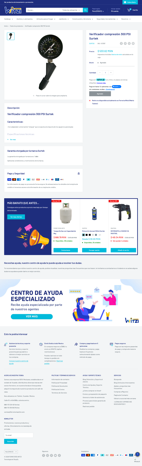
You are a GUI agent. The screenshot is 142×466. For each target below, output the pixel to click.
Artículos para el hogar (45, 19)
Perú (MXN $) (9, 452)
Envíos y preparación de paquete (95, 394)
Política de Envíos (58, 389)
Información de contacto (60, 379)
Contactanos (65, 250)
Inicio (6, 26)
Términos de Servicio (59, 393)
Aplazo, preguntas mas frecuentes (122, 387)
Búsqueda (117, 379)
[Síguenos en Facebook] (43, 455)
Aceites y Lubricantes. (25, 19)
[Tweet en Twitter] (129, 43)
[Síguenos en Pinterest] (51, 455)
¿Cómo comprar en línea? (92, 391)
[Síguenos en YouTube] (55, 455)
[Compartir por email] (133, 43)
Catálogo (7, 19)
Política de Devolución (60, 386)
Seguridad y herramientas (106, 19)
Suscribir (10, 441)
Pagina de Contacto (121, 395)
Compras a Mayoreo (121, 392)
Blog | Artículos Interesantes (124, 383)
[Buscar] (85, 10)
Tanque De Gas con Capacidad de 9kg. (65, 232)
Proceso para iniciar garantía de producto (94, 402)
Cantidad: (92, 72)
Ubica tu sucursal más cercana (125, 398)
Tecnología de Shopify (11, 459)
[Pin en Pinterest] (125, 43)
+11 (99, 235)
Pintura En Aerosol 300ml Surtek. (93, 231)
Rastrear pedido (88, 406)
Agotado (100, 94)
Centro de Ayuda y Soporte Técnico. (92, 386)
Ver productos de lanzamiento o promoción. (19, 2)
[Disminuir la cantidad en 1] (100, 72)
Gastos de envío (116, 54)
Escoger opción (94, 250)
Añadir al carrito (123, 250)
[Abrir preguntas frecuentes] (137, 454)
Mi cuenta (114, 11)
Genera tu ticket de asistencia (93, 397)
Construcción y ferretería (81, 19)
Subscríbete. (131, 2)
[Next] (137, 226)
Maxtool (113, 228)
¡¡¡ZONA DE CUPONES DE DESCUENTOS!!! (123, 403)
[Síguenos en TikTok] (59, 455)
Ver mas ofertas (16, 217)
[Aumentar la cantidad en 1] (111, 72)
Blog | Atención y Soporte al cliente (93, 380)
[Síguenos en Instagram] (47, 455)
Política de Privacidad (59, 383)
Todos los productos (16, 26)
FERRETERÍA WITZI (59, 228)
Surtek (91, 43)
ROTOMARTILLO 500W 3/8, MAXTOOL (120, 232)
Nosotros (124, 19)
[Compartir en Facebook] (121, 43)
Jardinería (62, 19)
